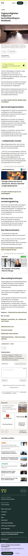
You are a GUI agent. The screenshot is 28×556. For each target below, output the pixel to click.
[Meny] (25, 3)
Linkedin (3, 514)
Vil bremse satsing (6, 330)
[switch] (24, 65)
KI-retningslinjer (5, 528)
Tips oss (23, 491)
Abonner (20, 2)
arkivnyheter (5, 343)
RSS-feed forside (6, 509)
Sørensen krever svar (7, 326)
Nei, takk (17, 553)
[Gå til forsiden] (2, 3)
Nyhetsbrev (4, 520)
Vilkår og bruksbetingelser (8, 525)
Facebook (4, 512)
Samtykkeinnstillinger (7, 523)
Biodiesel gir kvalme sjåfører (9, 333)
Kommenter (12, 51)
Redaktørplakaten (13, 534)
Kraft (3, 9)
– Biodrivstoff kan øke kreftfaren (17, 312)
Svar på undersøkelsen (7, 553)
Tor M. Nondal (5, 504)
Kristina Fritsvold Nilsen (7, 499)
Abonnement (5, 539)
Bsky (2, 517)
